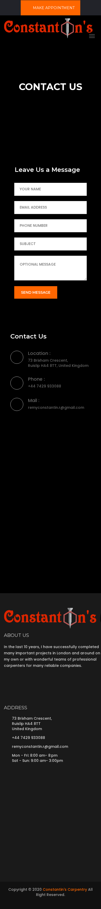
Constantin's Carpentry (65, 889)
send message (36, 292)
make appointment (53, 7)
